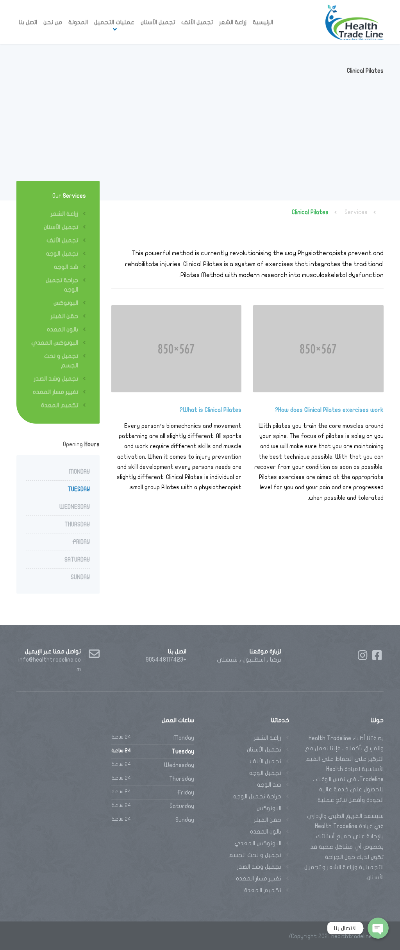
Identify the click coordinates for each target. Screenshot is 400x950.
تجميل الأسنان (158, 22)
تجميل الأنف (197, 22)
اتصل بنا (28, 22)
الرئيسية (263, 22)
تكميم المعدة (59, 405)
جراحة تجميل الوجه (62, 285)
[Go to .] (376, 212)
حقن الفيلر (64, 316)
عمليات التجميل (114, 22)
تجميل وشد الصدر (56, 379)
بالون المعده (62, 329)
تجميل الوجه (62, 253)
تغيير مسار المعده (55, 392)
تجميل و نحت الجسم (61, 361)
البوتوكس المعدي (54, 343)
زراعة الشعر (232, 22)
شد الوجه (66, 267)
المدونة (78, 22)
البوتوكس (66, 303)
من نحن (52, 22)
